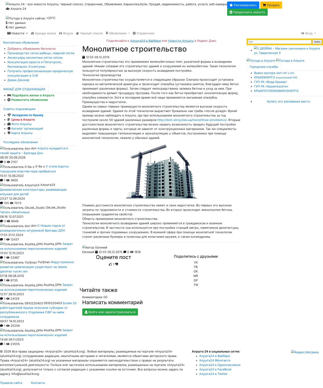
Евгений (88, 252)
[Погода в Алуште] (261, 60)
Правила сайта (11, 383)
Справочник (145, 33)
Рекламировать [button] (245, 5)
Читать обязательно (15, 212)
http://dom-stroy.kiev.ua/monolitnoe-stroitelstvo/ (192, 120)
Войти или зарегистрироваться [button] (112, 312)
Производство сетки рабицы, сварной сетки (40, 53)
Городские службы (264, 67)
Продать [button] (273, 5)
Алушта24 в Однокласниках (220, 365)
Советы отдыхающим (19, 109)
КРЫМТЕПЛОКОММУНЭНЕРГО (276, 91)
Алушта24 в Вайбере (214, 356)
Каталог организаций (27, 128)
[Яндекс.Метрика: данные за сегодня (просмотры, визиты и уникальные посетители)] (305, 352)
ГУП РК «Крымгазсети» (271, 86)
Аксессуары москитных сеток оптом (34, 57)
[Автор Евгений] (94, 247)
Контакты (38, 383)
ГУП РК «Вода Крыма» (270, 82)
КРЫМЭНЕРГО (275, 77)
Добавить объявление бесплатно (31, 48)
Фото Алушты (21, 124)
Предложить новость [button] (249, 12)
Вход (308, 33)
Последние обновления (20, 142)
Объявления (117, 33)
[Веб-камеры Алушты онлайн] (290, 60)
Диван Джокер (18, 80)
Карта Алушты (22, 133)
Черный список (91, 33)
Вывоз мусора (274, 73)
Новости (18, 33)
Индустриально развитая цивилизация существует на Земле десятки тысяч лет (37, 266)
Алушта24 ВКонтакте (214, 360)
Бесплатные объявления (21, 42)
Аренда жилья (45, 33)
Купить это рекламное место (288, 101)
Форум (67, 33)
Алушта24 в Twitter (213, 374)
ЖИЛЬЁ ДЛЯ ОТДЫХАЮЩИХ (24, 89)
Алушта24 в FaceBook (215, 369)
